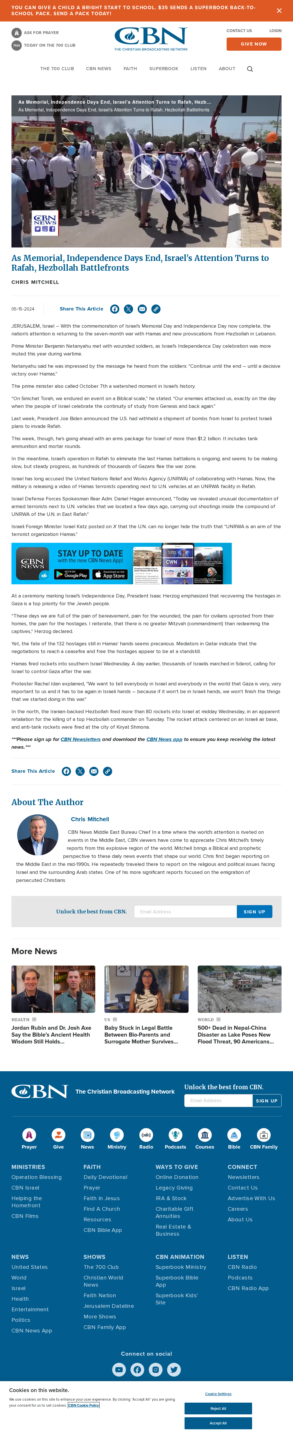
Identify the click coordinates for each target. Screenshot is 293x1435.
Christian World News (104, 1281)
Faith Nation (100, 1295)
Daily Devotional (105, 1177)
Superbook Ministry (181, 1267)
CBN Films (25, 1216)
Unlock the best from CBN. (91, 911)
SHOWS (95, 1257)
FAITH (130, 68)
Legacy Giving (174, 1187)
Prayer (92, 1187)
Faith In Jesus (102, 1198)
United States (29, 1267)
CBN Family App (105, 1327)
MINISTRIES (28, 1167)
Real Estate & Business (173, 1230)
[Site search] (250, 72)
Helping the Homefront (26, 1202)
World (19, 1277)
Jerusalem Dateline (109, 1306)
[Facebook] (114, 309)
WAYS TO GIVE (177, 1167)
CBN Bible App (103, 1230)
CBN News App (31, 1330)
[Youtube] (119, 1370)
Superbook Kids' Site (177, 1299)
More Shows (100, 1316)
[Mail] (142, 309)
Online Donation (177, 1177)
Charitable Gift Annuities (175, 1213)
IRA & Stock (171, 1198)
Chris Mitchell (35, 282)
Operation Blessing (36, 1177)
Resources (97, 1219)
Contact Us (239, 31)
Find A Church (102, 1209)
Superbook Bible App (177, 1281)
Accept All (218, 1423)
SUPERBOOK (164, 68)
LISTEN (199, 68)
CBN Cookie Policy (83, 1405)
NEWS (20, 1257)
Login (276, 31)
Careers (238, 1209)
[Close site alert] (279, 10)
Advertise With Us (252, 1198)
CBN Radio (242, 1267)
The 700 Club (57, 68)
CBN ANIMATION (180, 1257)
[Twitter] (128, 309)
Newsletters (244, 1177)
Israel (18, 1288)
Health (20, 1299)
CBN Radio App (248, 1288)
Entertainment (30, 1309)
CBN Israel (25, 1187)
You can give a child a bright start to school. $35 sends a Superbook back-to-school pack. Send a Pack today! (133, 10)
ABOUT (227, 68)
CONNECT (243, 1167)
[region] (146, 1408)
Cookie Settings (218, 1394)
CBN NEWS (98, 68)
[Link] (156, 309)
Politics (21, 1320)
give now (254, 44)
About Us (240, 1219)
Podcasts (240, 1277)
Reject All (218, 1408)
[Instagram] (156, 1370)
